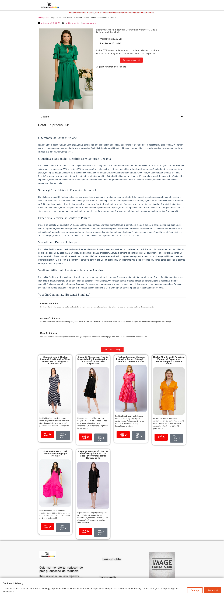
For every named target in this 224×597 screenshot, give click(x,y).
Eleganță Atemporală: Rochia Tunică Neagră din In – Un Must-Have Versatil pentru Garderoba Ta (93, 454)
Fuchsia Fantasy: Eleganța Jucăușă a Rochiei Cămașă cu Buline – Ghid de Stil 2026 (131, 359)
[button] (182, 117)
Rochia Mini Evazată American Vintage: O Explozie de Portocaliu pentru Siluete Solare (168, 360)
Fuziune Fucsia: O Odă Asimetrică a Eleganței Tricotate (55, 453)
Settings (195, 590)
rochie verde (89, 23)
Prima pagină (43, 18)
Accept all (213, 590)
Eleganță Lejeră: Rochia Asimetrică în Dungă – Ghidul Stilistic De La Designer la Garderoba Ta (55, 360)
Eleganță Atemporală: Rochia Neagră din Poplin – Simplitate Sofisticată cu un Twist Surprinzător (93, 360)
